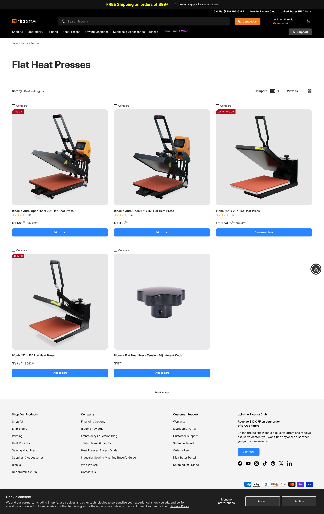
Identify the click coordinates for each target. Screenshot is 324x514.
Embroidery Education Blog (99, 436)
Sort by (17, 91)
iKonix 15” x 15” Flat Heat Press (33, 355)
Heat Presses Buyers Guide (99, 450)
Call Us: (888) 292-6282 (229, 11)
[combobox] (144, 21)
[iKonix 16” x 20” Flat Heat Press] (264, 157)
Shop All (17, 32)
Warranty (179, 421)
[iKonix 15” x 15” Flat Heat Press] (60, 302)
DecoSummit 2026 (175, 31)
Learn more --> (208, 4)
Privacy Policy (179, 506)
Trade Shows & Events (96, 443)
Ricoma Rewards (92, 428)
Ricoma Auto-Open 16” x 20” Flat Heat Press (43, 211)
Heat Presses (71, 32)
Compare (261, 91)
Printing (52, 32)
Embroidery (35, 32)
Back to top (162, 392)
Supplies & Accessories (129, 32)
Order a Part (181, 450)
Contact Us (88, 472)
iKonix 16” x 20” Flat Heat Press (238, 211)
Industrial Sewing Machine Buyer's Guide (108, 457)
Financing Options (93, 421)
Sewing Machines (97, 32)
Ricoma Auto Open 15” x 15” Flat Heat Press (144, 211)
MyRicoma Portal (184, 428)
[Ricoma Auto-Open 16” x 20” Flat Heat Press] (60, 157)
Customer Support (185, 436)
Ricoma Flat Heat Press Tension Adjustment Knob (148, 355)
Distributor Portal (184, 457)
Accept (262, 501)
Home (15, 43)
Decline (299, 501)
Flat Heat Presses (30, 43)
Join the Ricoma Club (262, 11)
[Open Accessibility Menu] (316, 269)
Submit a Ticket (183, 443)
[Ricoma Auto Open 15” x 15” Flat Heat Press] (162, 157)
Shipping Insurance (186, 465)
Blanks (153, 32)
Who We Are (89, 465)
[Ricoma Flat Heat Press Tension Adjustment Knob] (162, 302)
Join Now (248, 451)
